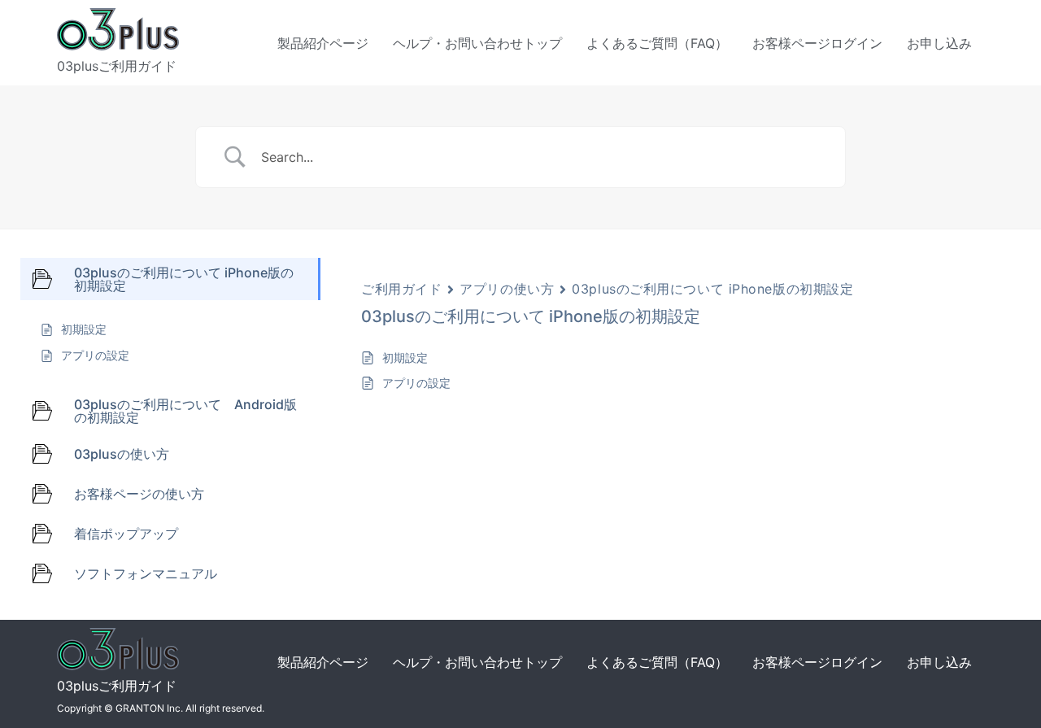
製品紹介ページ (322, 43)
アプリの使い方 (507, 289)
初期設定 (405, 357)
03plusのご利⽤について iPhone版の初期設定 (712, 289)
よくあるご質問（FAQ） (657, 43)
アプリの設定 (416, 383)
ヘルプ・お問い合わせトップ (477, 43)
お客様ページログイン (817, 43)
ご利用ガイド (401, 289)
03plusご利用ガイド (116, 66)
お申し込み (939, 43)
